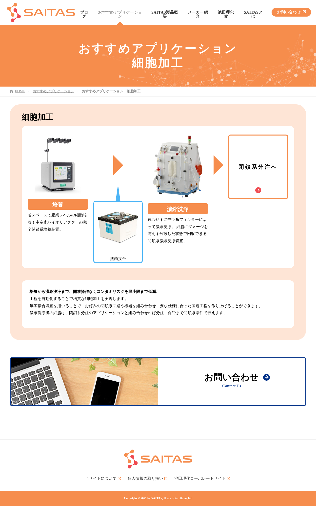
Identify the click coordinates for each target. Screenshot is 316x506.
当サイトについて (101, 478)
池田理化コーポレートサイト (200, 478)
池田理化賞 (226, 14)
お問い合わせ (289, 12)
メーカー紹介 (198, 14)
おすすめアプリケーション (120, 14)
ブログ (84, 14)
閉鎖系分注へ (258, 167)
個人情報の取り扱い (145, 478)
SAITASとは (253, 14)
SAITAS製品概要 (164, 14)
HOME (20, 91)
